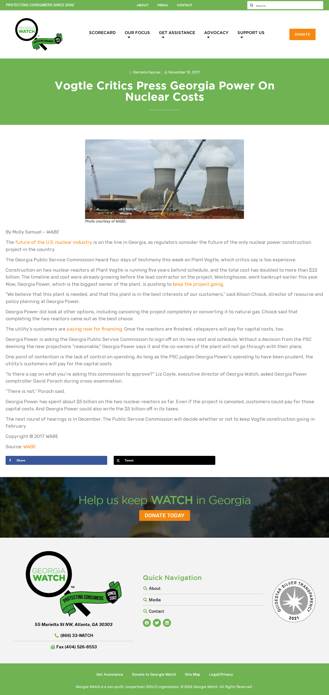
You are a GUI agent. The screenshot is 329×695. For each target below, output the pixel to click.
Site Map (192, 674)
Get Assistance (177, 32)
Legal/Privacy (221, 674)
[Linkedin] (167, 623)
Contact (184, 5)
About (142, 5)
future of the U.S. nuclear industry (53, 242)
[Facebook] (147, 623)
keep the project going (198, 284)
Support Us (251, 32)
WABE (29, 446)
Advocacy (216, 32)
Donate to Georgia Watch (154, 674)
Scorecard (102, 32)
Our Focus (137, 32)
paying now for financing (94, 329)
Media (162, 5)
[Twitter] (157, 623)
